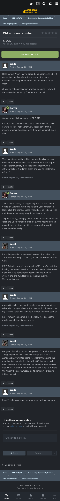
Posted (21, 67)
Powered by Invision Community (30, 488)
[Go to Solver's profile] (5, 110)
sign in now (16, 426)
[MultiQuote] (3, 101)
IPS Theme (24, 485)
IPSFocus (36, 485)
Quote (10, 101)
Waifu (8, 41)
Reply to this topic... (17, 438)
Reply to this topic (30, 54)
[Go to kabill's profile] (5, 246)
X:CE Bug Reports (29, 44)
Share (15, 453)
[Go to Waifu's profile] (5, 65)
